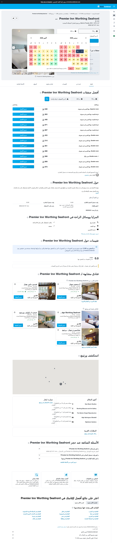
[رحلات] (114, 31)
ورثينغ (52, 13)
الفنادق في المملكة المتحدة (91, 519)
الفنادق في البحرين (93, 516)
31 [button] (31, 64)
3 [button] (69, 47)
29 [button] (78, 64)
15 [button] (78, 55)
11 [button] (65, 51)
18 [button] (65, 55)
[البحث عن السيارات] (114, 19)
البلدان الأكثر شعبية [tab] (92, 503)
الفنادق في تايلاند (36, 519)
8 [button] (77, 51)
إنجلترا (76, 13)
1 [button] (77, 47)
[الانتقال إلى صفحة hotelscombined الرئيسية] (104, 6)
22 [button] (78, 60)
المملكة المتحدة (86, 13)
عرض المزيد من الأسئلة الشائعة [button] (68, 462)
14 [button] (82, 55)
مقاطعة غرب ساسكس (63, 13)
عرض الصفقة (61, 297)
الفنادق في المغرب (93, 511)
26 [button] (61, 60)
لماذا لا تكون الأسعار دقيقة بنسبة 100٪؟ (86, 538)
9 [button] (73, 51)
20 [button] (86, 60)
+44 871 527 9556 (93, 25)
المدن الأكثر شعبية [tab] (79, 503)
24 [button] (69, 60)
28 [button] (82, 64)
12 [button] (61, 51)
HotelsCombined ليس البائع (89, 532)
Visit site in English (46, 2)
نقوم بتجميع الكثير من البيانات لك (88, 535)
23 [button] (73, 60)
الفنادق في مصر (65, 516)
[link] (89, 301)
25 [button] (65, 60)
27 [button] (86, 64)
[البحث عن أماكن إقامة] (114, 15)
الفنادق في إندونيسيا (65, 514)
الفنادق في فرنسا (36, 516)
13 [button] (86, 55)
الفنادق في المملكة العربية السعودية (32, 511)
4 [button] (65, 47)
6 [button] (47, 51)
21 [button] (82, 60)
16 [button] (73, 55)
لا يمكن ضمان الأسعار (62, 527)
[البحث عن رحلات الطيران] (114, 11)
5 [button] (61, 47)
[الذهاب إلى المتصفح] (114, 26)
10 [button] (69, 51)
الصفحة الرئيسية (95, 13)
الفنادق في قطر (66, 511)
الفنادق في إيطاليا (65, 519)
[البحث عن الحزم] (114, 22)
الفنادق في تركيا (94, 514)
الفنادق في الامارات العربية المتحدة (32, 514)
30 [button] (73, 64)
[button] (2, 2)
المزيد (97, 193)
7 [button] (43, 51)
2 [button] (73, 47)
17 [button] (69, 55)
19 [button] (61, 55)
